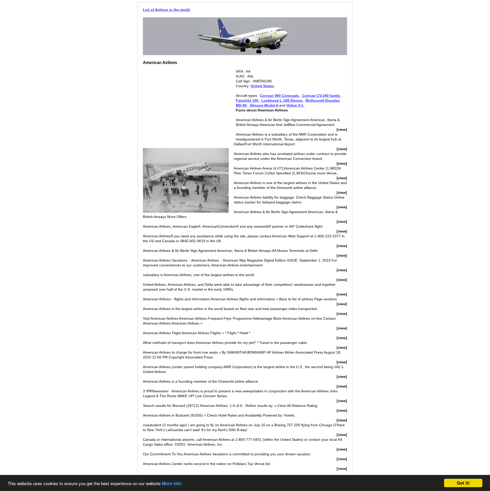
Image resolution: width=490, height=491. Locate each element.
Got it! (463, 483)
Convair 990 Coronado (280, 96)
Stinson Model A (264, 105)
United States (262, 86)
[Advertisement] (186, 104)
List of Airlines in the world (166, 10)
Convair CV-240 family (321, 96)
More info (171, 483)
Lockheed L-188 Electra (282, 100)
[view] (342, 129)
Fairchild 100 (247, 100)
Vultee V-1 (295, 105)
